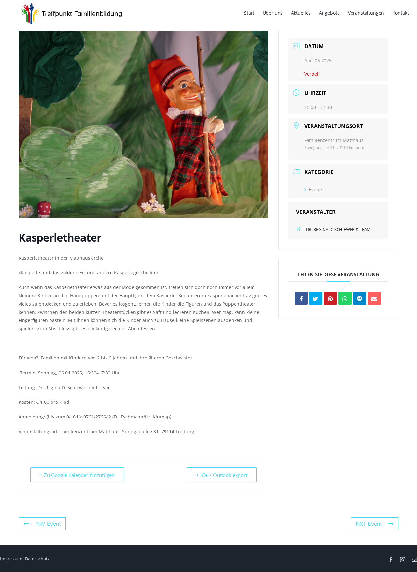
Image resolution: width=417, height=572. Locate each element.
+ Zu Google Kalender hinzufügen (77, 475)
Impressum (11, 559)
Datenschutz (37, 559)
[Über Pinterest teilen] (330, 298)
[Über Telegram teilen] (359, 298)
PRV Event (48, 524)
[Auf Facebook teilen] (301, 298)
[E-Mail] (374, 298)
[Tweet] (315, 298)
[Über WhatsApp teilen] (345, 298)
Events (316, 189)
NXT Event (369, 524)
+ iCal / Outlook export (221, 475)
